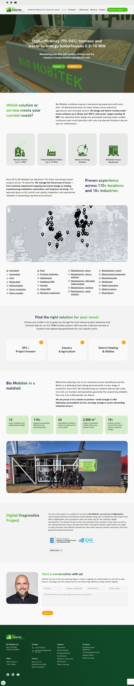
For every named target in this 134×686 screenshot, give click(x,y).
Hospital (44, 285)
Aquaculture (14, 274)
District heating (16, 285)
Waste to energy (88, 658)
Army (11, 278)
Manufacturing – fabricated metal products (83, 282)
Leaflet (107, 261)
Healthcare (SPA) (47, 281)
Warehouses (107, 281)
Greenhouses (46, 278)
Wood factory (108, 293)
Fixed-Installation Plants (91, 652)
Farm (42, 270)
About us (93, 10)
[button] (68, 232)
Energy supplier (16, 293)
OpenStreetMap (116, 261)
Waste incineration (110, 285)
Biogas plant (14, 281)
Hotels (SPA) (45, 289)
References (83, 10)
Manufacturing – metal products (80, 292)
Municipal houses (109, 278)
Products (71, 10)
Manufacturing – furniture (82, 287)
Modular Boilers (88, 655)
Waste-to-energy (109, 289)
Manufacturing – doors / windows (81, 275)
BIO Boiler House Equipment (89, 648)
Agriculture (14, 270)
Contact (102, 10)
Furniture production (49, 274)
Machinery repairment (50, 293)
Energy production (17, 289)
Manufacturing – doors (81, 270)
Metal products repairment (113, 274)
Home (64, 10)
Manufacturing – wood (111, 270)
